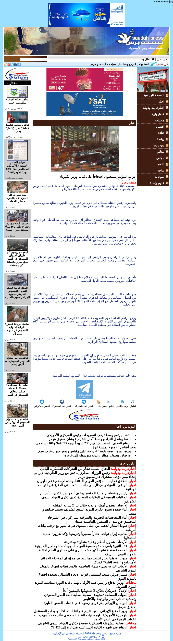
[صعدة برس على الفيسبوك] (15, 65)
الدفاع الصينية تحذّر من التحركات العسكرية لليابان (75, 469)
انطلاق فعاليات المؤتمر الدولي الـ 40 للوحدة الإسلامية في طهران (82, 481)
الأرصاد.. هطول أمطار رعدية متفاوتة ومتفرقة (95, 542)
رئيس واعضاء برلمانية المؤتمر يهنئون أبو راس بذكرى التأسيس (83, 493)
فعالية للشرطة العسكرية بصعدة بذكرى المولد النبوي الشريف (81, 623)
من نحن (162, 59)
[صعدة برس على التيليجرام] (19, 65)
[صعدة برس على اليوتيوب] (9, 65)
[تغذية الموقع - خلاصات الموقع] (5, 65)
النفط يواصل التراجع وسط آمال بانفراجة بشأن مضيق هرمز (90, 439)
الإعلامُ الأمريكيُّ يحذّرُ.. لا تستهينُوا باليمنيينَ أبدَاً (95, 591)
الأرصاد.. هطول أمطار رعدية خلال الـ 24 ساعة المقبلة (90, 505)
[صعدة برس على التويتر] (12, 65)
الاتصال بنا (147, 59)
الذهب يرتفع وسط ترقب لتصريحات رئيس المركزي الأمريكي (89, 435)
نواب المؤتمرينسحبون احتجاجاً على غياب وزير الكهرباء (97, 176)
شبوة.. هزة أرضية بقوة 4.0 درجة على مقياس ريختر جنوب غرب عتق (85, 451)
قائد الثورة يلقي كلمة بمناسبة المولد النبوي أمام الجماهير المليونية (81, 546)
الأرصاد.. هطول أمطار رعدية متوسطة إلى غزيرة (98, 455)
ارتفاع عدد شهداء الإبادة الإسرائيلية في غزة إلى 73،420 (89, 627)
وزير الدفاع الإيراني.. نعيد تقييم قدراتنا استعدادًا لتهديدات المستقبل (80, 611)
